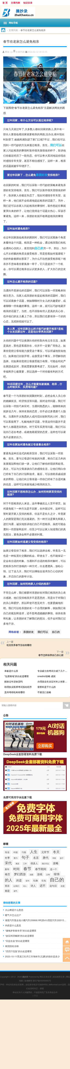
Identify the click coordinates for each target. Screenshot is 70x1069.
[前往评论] (66, 949)
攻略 (55, 863)
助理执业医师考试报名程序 (18, 686)
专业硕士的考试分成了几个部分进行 (53, 670)
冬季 (7, 857)
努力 (16, 857)
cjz (11, 52)
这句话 (53, 885)
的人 (8, 880)
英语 (7, 885)
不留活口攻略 (44, 692)
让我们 (16, 885)
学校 (54, 858)
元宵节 (45, 852)
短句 (27, 880)
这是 (63, 885)
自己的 (39, 248)
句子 (25, 857)
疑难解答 (28, 980)
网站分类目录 (45, 976)
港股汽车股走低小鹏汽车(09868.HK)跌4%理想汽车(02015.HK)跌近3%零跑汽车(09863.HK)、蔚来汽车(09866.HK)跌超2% (36, 920)
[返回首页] (66, 941)
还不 (43, 885)
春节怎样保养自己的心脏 (50, 655)
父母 (48, 874)
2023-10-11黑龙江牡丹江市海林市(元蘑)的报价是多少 (32, 956)
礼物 (35, 880)
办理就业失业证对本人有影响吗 (53, 681)
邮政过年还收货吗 (13, 681)
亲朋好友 (42, 175)
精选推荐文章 (59, 976)
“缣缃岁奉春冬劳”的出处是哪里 (20, 930)
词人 (25, 886)
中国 (15, 852)
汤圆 (31, 874)
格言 (7, 874)
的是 (19, 880)
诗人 (33, 886)
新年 (7, 869)
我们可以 (56, 145)
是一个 (53, 869)
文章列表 (15, 2)
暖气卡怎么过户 (13, 915)
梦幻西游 (20, 874)
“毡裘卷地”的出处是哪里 (16, 676)
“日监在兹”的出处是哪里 (17, 940)
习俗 (23, 852)
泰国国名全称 (12, 946)
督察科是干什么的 (46, 686)
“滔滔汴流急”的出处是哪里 (18, 951)
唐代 (46, 857)
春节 (27, 868)
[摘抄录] (35, 12)
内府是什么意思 (13, 925)
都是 (7, 890)
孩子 (61, 858)
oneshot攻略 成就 (46, 676)
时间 (16, 869)
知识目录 (27, 2)
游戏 (39, 874)
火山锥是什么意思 (14, 909)
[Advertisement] (35, 1034)
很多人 (34, 863)
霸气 (15, 891)
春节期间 (40, 869)
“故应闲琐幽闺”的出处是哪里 (19, 935)
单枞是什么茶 (11, 670)
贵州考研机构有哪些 (14, 692)
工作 (25, 863)
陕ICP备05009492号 (42, 980)
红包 (44, 880)
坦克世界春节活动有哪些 (19, 645)
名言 (36, 858)
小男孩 (35, 995)
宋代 (8, 862)
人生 (33, 851)
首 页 (5, 2)
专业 (7, 852)
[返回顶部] (66, 957)
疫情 (57, 874)
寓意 (17, 863)
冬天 (56, 851)
